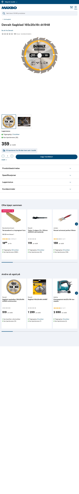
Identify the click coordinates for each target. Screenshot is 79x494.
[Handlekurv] (71, 7)
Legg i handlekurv (46, 157)
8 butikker (40, 319)
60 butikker (15, 250)
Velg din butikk (10, 2)
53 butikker (40, 250)
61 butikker (66, 250)
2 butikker (16, 134)
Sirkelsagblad (7, 19)
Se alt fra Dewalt (7, 30)
